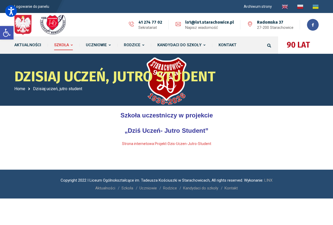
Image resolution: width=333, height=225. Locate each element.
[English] (285, 6)
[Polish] (300, 6)
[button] (11, 11)
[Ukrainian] (315, 6)
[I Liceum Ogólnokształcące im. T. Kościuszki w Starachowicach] (40, 24)
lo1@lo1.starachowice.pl (209, 22)
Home (19, 88)
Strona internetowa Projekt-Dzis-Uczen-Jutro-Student (166, 144)
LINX (268, 180)
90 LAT (298, 45)
